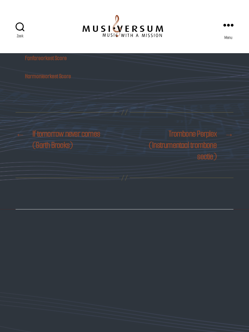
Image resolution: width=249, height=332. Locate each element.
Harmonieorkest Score (48, 76)
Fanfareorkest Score (46, 58)
